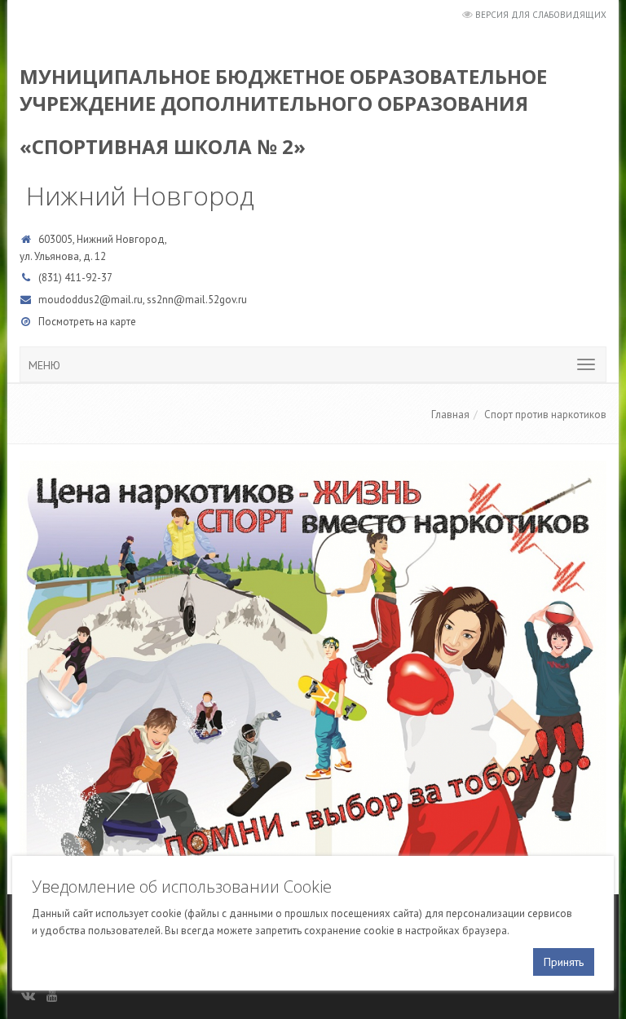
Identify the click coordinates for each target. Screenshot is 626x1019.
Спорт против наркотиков (545, 414)
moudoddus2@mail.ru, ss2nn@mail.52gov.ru (142, 300)
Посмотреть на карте (87, 322)
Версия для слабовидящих (540, 14)
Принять (564, 962)
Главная (450, 414)
